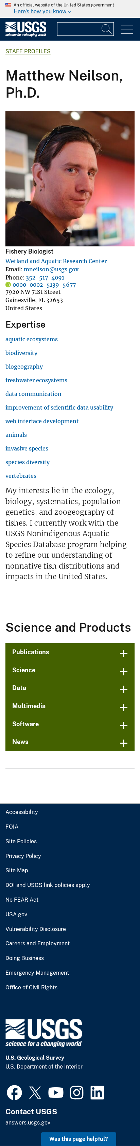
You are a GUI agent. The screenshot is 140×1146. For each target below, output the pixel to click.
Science (23, 670)
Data (19, 687)
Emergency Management (37, 973)
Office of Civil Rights (31, 988)
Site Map (16, 871)
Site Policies (21, 842)
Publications (30, 652)
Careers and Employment (37, 944)
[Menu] (127, 30)
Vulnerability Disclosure (35, 929)
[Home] (25, 35)
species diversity (27, 462)
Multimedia (29, 706)
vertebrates (20, 475)
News (20, 741)
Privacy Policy (23, 856)
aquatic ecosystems (31, 339)
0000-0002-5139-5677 (44, 284)
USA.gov (16, 915)
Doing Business (24, 958)
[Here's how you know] (70, 9)
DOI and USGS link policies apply (47, 885)
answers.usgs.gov (27, 1122)
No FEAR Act (21, 900)
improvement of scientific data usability (59, 407)
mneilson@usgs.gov (51, 269)
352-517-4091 (45, 277)
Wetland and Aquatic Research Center (56, 261)
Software (25, 724)
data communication (33, 393)
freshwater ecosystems (36, 380)
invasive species (26, 448)
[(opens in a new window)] (14, 1092)
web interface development (42, 421)
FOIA (11, 827)
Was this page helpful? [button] (78, 1139)
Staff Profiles (28, 51)
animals (16, 434)
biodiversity (21, 352)
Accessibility (21, 812)
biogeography (24, 366)
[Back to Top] (115, 1121)
